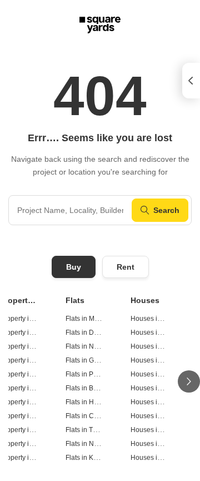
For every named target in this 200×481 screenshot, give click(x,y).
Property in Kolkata (28, 458)
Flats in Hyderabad (94, 402)
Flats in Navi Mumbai (97, 444)
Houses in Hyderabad (164, 402)
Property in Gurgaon (30, 360)
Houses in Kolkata (158, 458)
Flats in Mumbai (89, 319)
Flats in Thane (87, 430)
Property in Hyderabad (34, 402)
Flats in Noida (86, 346)
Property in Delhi (25, 332)
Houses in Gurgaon (160, 360)
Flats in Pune (85, 374)
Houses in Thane (156, 430)
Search (166, 210)
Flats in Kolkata (89, 458)
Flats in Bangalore (93, 388)
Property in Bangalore (33, 388)
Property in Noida (26, 346)
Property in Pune (25, 374)
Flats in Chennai (90, 416)
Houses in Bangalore (162, 388)
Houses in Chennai (160, 416)
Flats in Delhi (85, 332)
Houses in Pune (155, 374)
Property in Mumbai (29, 319)
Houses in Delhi (155, 332)
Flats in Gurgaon (91, 360)
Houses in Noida (156, 346)
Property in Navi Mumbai (37, 444)
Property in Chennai (30, 416)
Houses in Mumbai (159, 319)
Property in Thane (27, 430)
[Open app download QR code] (191, 80)
